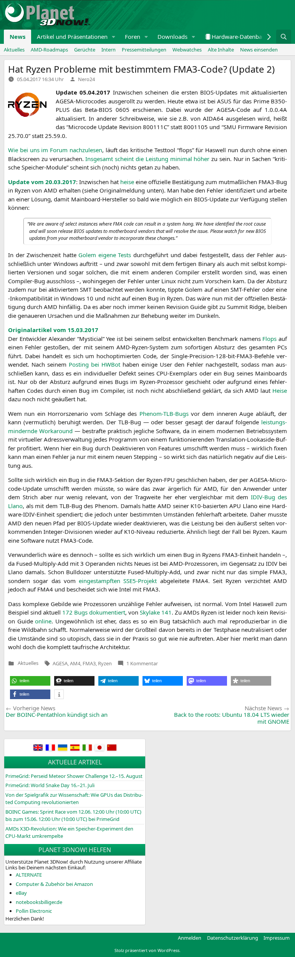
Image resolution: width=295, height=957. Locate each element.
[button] (113, 37)
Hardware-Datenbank (240, 36)
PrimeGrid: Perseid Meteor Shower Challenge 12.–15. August (74, 776)
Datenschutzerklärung (232, 937)
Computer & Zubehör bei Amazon (54, 884)
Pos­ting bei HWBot (94, 364)
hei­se (127, 182)
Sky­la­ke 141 (156, 612)
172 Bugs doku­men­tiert (93, 612)
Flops (269, 338)
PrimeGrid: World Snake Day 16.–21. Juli (49, 785)
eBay (21, 892)
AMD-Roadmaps (49, 49)
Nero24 (86, 79)
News (17, 36)
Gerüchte (84, 49)
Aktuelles (14, 49)
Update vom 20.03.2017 (42, 182)
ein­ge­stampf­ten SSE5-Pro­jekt (118, 581)
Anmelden (189, 937)
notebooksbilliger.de (39, 902)
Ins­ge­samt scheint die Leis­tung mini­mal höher (147, 159)
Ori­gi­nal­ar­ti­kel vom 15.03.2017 (53, 330)
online (43, 621)
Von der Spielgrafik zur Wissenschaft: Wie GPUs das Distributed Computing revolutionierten (74, 798)
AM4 (75, 663)
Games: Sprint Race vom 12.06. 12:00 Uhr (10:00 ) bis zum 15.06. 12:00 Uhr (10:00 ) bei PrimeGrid (73, 815)
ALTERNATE (29, 874)
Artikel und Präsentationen (72, 36)
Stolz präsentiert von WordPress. (147, 950)
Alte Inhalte (221, 49)
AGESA (60, 663)
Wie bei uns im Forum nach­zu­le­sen (55, 150)
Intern (108, 49)
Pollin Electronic (34, 910)
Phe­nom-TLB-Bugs (164, 413)
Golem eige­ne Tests (104, 255)
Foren (132, 36)
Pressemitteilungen (144, 49)
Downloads (172, 36)
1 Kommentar (142, 663)
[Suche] (283, 37)
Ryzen (105, 663)
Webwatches (187, 49)
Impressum (277, 937)
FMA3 (89, 663)
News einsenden (259, 49)
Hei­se (279, 390)
